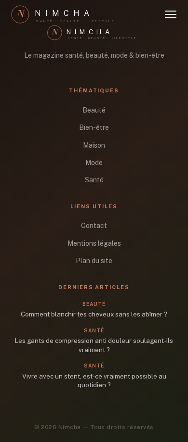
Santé (94, 180)
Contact (94, 225)
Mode (94, 162)
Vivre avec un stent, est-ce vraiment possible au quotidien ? (94, 380)
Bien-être (94, 127)
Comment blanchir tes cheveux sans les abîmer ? (94, 314)
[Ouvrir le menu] (170, 14)
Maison (94, 145)
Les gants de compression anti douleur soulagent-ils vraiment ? (94, 345)
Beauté (94, 110)
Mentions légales (94, 243)
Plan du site (94, 261)
